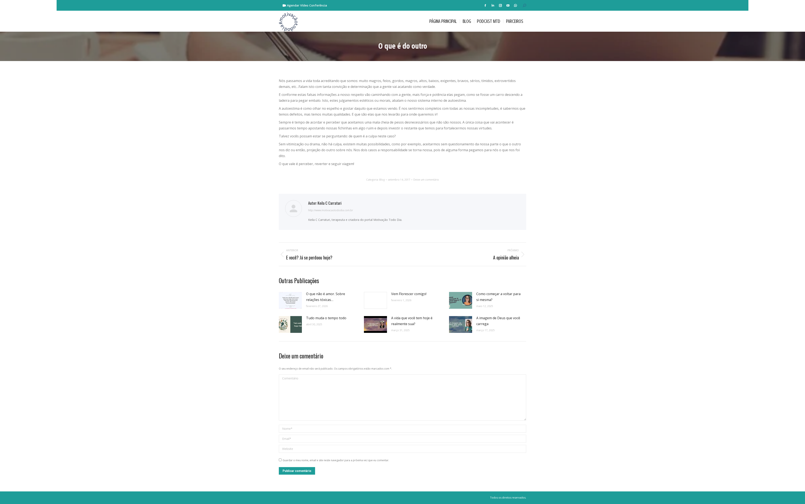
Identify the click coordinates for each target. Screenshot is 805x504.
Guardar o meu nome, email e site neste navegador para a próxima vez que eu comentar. (336, 460)
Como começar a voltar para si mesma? (498, 297)
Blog (382, 179)
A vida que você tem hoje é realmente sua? (411, 321)
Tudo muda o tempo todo (326, 318)
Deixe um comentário (426, 179)
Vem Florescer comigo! (408, 294)
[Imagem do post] (290, 300)
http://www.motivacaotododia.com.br (330, 210)
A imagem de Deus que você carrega (498, 321)
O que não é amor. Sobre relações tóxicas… (325, 297)
